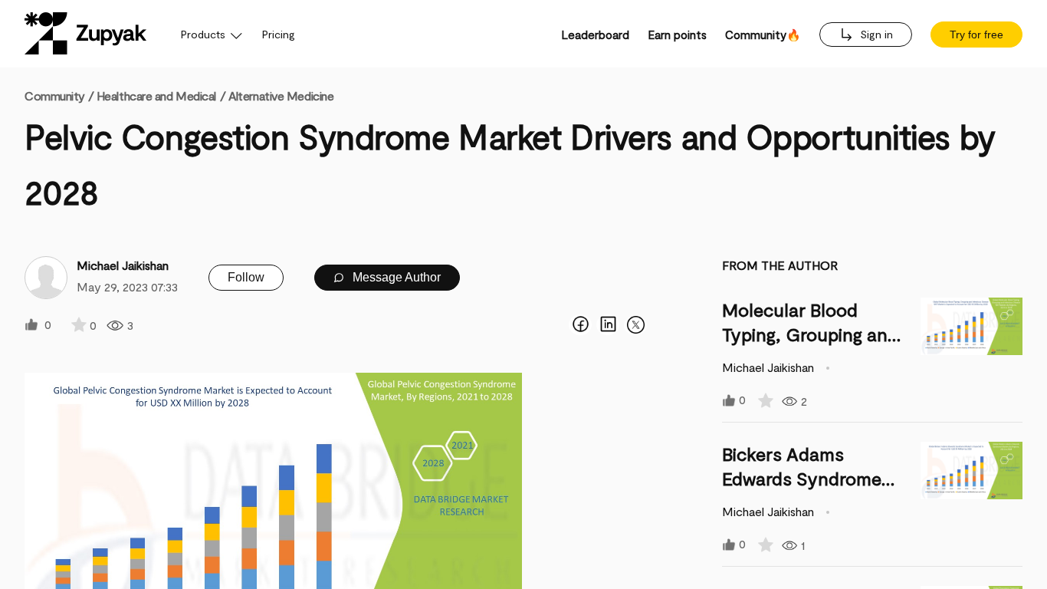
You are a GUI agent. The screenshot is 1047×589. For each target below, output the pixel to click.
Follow (246, 277)
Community (59, 95)
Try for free (976, 34)
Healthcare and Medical (156, 95)
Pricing (278, 34)
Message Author (395, 277)
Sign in (875, 34)
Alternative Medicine (280, 95)
